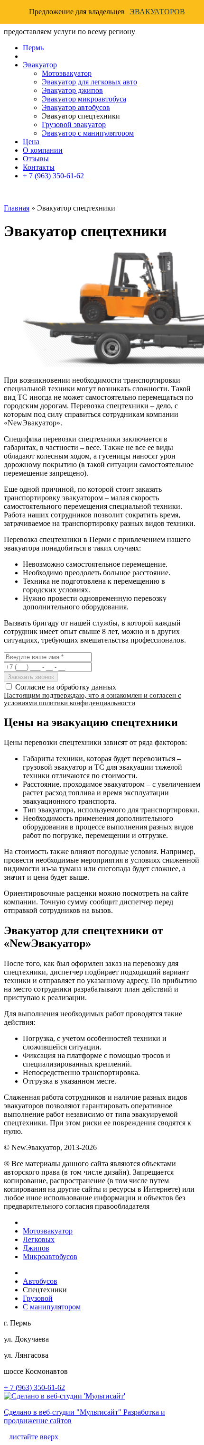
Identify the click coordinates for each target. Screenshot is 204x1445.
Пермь (33, 48)
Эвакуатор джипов (72, 90)
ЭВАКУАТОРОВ (157, 12)
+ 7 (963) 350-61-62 (53, 176)
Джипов (36, 1248)
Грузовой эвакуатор (74, 124)
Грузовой (38, 1298)
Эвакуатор (40, 65)
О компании (43, 150)
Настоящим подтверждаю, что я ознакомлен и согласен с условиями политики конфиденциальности (92, 699)
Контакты (39, 167)
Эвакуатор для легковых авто (89, 82)
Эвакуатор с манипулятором (88, 133)
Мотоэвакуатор (67, 73)
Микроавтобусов (50, 1256)
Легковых (39, 1239)
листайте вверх (33, 1437)
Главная (16, 208)
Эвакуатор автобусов (76, 107)
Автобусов (40, 1281)
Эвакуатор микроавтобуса (84, 99)
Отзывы (36, 159)
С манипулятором (52, 1307)
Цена (31, 142)
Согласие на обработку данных (65, 687)
